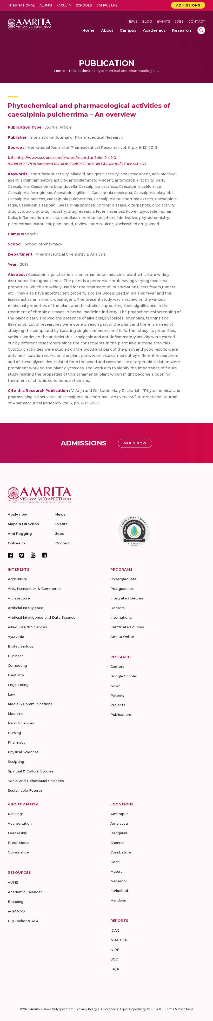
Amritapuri (119, 814)
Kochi (115, 862)
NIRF (114, 949)
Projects (117, 705)
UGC (114, 959)
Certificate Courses (127, 627)
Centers (117, 666)
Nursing (14, 733)
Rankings (16, 814)
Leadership (17, 833)
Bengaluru (119, 833)
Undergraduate (123, 579)
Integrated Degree (127, 598)
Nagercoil (118, 881)
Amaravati (119, 823)
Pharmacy (16, 742)
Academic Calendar (25, 892)
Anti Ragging (20, 533)
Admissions (188, 5)
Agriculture (17, 579)
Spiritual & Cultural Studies (31, 771)
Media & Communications (30, 704)
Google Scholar (123, 676)
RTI (158, 1009)
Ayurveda (16, 637)
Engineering (18, 685)
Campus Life (107, 5)
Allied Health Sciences (27, 627)
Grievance (108, 1009)
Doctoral (117, 608)
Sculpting (16, 761)
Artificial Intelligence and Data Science (42, 617)
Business (15, 656)
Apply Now (135, 443)
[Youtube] (33, 555)
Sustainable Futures (25, 790)
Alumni (45, 5)
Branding (15, 901)
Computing (17, 665)
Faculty (64, 5)
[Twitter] (21, 555)
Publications (79, 71)
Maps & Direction (23, 524)
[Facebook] (10, 555)
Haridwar (118, 900)
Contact (196, 21)
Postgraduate (122, 588)
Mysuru (116, 871)
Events (163, 21)
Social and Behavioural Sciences (36, 781)
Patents (117, 695)
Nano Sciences (21, 723)
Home (59, 71)
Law (11, 694)
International (21, 5)
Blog (147, 21)
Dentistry (16, 675)
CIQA (114, 969)
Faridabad (119, 891)
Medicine (16, 713)
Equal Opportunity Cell (136, 1009)
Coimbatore (120, 852)
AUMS (13, 882)
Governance (18, 852)
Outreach (16, 543)
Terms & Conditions (179, 1009)
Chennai (117, 842)
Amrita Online (122, 637)
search (201, 30)
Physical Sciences (23, 752)
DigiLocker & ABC (23, 921)
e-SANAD (16, 911)
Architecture (19, 598)
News (132, 21)
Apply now (17, 514)
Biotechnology (21, 646)
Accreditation (20, 823)
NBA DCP (119, 940)
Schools (84, 5)
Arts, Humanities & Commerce (34, 588)
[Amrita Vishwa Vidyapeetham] (29, 23)
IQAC (114, 930)
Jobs (179, 21)
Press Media (18, 842)
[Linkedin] (44, 555)
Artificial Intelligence (25, 608)
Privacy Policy (87, 1009)
